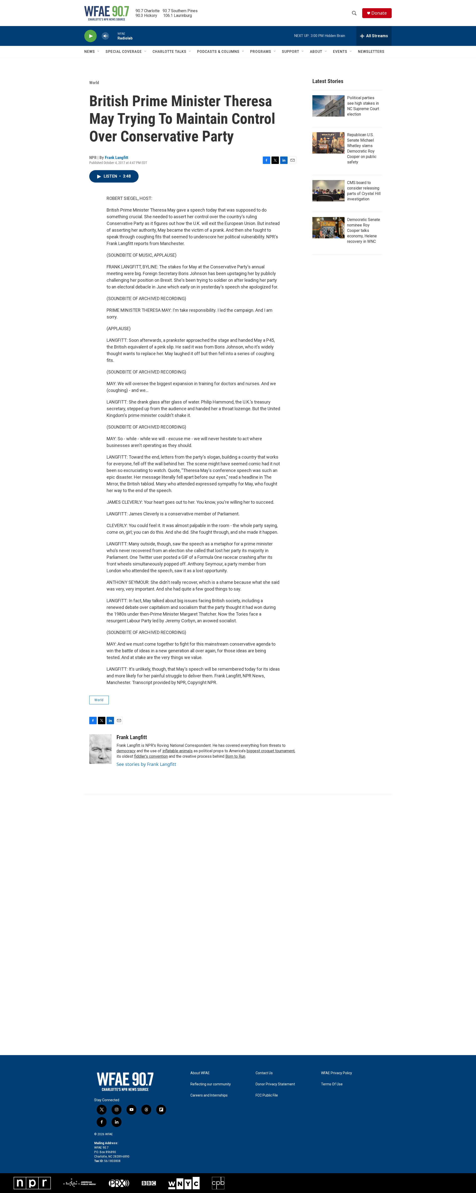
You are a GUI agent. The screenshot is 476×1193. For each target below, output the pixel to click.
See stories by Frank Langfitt (146, 764)
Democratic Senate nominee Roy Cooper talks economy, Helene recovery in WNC (363, 230)
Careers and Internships (209, 1095)
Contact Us (264, 1073)
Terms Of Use (332, 1084)
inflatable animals (177, 751)
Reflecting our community (210, 1084)
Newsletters (371, 52)
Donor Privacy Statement (275, 1084)
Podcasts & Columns (218, 52)
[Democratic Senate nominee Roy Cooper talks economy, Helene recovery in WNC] (328, 227)
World (94, 82)
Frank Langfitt (116, 157)
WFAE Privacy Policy (336, 1073)
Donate (379, 13)
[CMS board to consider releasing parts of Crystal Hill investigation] (328, 190)
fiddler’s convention (151, 756)
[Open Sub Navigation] (99, 52)
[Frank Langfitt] (100, 749)
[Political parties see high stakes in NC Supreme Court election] (328, 106)
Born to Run (235, 756)
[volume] (105, 36)
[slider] (113, 35)
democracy (126, 751)
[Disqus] (238, 861)
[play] (90, 36)
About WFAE (200, 1073)
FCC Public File (267, 1095)
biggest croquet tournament (271, 751)
